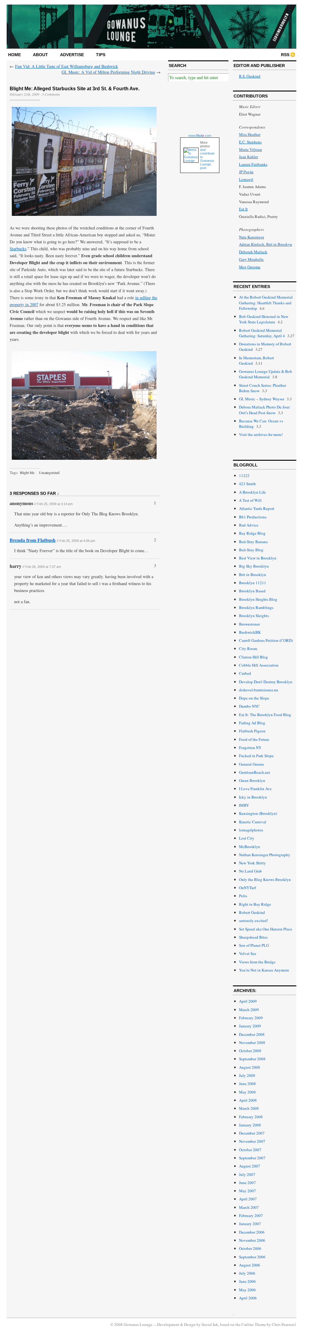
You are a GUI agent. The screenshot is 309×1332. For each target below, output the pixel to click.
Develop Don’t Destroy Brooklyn (265, 681)
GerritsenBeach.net (254, 772)
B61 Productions (252, 517)
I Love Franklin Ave (255, 788)
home (14, 54)
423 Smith (247, 483)
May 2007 (247, 1190)
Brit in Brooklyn (252, 574)
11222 (244, 475)
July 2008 (247, 1075)
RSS (285, 54)
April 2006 (248, 1298)
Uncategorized (49, 472)
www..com (199, 135)
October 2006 (250, 1248)
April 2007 (248, 1199)
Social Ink (210, 1324)
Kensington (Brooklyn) (258, 813)
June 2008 (247, 1083)
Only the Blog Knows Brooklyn (265, 879)
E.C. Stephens (250, 142)
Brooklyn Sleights (254, 615)
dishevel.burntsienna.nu (258, 690)
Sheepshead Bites (253, 937)
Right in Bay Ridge (255, 904)
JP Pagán (246, 172)
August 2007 (249, 1166)
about (40, 54)
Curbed (245, 673)
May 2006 (247, 1289)
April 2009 (248, 1001)
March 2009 (249, 1009)
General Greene (251, 764)
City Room (248, 648)
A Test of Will (250, 500)
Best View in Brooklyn (257, 558)
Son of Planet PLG (254, 945)
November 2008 (252, 1042)
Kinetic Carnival (252, 821)
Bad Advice (248, 525)
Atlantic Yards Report (256, 508)
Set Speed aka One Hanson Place (265, 929)
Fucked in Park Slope (256, 755)
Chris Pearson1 (284, 1324)
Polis (243, 895)
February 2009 (251, 1017)
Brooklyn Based (252, 591)
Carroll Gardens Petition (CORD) (266, 640)
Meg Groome (249, 267)
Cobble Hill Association (259, 665)
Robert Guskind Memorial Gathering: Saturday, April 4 (262, 333)
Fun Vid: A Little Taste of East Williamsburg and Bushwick (66, 66)
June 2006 (247, 1281)
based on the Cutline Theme (243, 1324)
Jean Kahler (248, 156)
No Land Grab (250, 871)
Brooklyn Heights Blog (258, 599)
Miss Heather (249, 134)
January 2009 (250, 1026)
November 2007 (252, 1141)
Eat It (243, 209)
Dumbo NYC (249, 706)
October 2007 (250, 1149)
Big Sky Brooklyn (254, 566)
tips (100, 54)
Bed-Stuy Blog (251, 549)
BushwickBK (250, 632)
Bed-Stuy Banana (253, 541)
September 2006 (252, 1257)
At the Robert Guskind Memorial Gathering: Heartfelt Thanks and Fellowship (266, 302)
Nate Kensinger (251, 237)
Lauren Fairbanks (253, 164)
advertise (72, 54)
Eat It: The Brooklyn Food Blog (265, 714)
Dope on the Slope (254, 698)
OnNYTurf (247, 887)
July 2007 (247, 1174)
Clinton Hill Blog (253, 657)
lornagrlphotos (251, 830)
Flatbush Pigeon (252, 731)
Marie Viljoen (250, 149)
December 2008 (252, 1034)
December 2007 (252, 1133)
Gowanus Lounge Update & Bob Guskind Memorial (265, 374)
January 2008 (250, 1125)
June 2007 (247, 1182)
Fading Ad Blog (252, 722)
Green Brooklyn (252, 780)
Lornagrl (246, 179)
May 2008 (247, 1092)
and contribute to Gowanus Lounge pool (207, 159)
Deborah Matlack (253, 252)
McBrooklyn (249, 846)
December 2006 (252, 1232)
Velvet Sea (247, 953)
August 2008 (249, 1067)
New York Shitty (252, 863)
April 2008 (248, 1100)
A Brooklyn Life (252, 492)
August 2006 (249, 1265)
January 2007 (250, 1223)
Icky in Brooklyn (253, 797)
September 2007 (252, 1158)
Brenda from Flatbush (33, 539)
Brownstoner (249, 624)
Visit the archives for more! (261, 434)
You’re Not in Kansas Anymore (264, 970)
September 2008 (252, 1058)
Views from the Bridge (257, 962)
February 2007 (251, 1215)
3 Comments (51, 94)
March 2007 (249, 1207)
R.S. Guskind (249, 76)
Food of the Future (254, 739)
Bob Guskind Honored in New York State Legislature (263, 319)
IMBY (244, 805)
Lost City (246, 838)
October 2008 (250, 1050)
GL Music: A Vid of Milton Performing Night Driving (108, 72)
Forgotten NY (250, 747)
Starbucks (18, 248)
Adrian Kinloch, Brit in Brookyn (265, 244)
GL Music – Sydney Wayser (261, 399)
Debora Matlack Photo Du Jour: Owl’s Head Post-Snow (265, 409)
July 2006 (247, 1273)
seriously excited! (253, 920)
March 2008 (249, 1108)
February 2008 (251, 1116)
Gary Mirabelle (251, 259)
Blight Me (27, 472)
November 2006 (252, 1240)
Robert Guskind (252, 912)
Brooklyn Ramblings (256, 607)
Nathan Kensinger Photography (264, 854)
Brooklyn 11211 (252, 582)
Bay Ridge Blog (252, 533)
